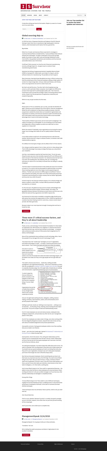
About (40, 15)
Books (35, 15)
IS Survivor (83, 449)
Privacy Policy (40, 444)
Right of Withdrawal (58, 444)
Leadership (35, 223)
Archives (29, 15)
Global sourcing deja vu (32, 35)
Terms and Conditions (25, 444)
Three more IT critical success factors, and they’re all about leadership (41, 218)
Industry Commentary (38, 38)
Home (23, 15)
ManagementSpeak (37, 419)
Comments (26, 211)
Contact (46, 15)
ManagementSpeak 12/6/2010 (36, 416)
